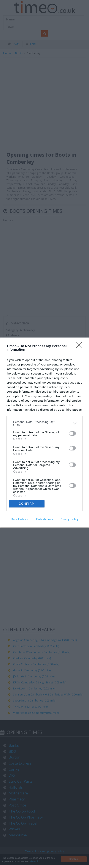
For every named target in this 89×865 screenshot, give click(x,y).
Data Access (44, 519)
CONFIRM (27, 503)
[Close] (80, 346)
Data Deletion (20, 519)
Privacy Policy (69, 519)
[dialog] (44, 432)
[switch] (72, 433)
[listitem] (44, 423)
